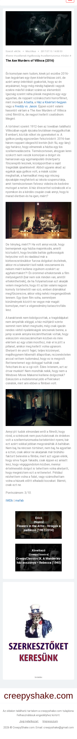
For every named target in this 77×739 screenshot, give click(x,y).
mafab (19, 500)
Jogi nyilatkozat (29, 721)
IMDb (9, 500)
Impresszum (50, 721)
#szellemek (20, 56)
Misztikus (31, 51)
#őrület (65, 56)
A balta (28, 102)
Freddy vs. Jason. (26, 106)
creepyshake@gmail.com (58, 727)
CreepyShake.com (24, 727)
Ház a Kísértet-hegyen (51, 102)
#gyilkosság (33, 56)
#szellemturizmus (50, 56)
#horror (9, 56)
